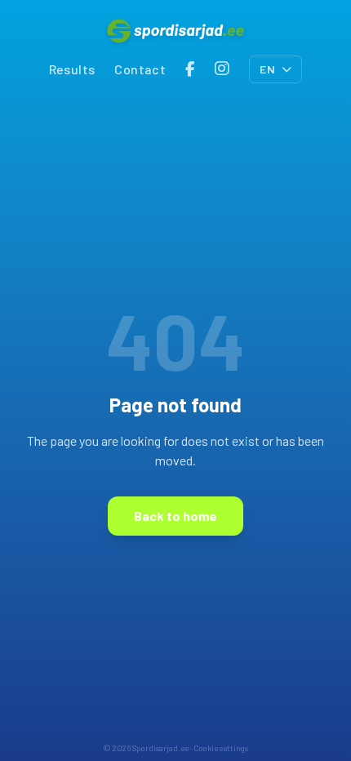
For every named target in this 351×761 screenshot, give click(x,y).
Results (72, 69)
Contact (140, 69)
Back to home (175, 515)
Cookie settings (220, 748)
